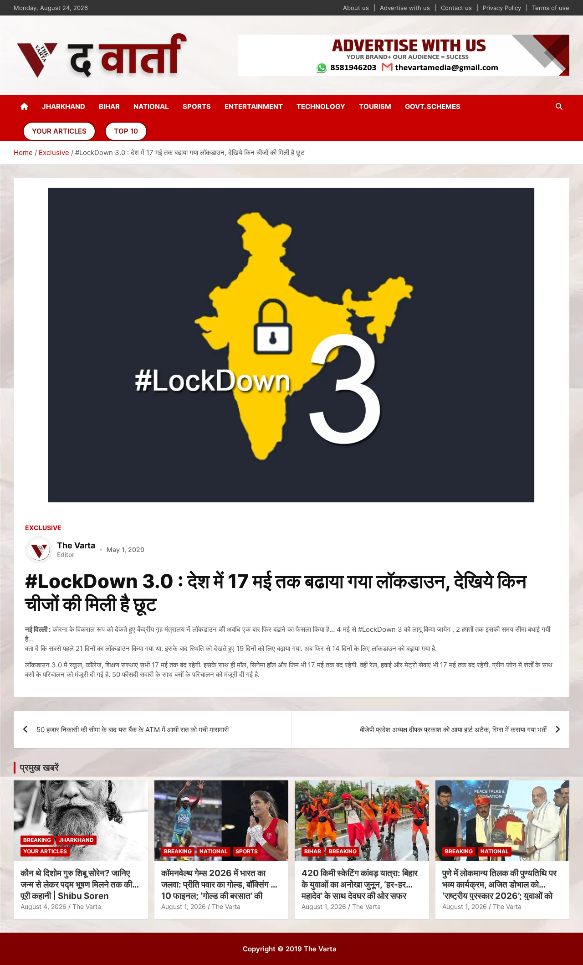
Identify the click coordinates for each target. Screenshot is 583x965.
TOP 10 (126, 131)
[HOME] (24, 106)
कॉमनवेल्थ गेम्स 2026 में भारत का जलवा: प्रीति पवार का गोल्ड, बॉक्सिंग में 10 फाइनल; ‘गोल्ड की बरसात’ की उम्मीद (218, 890)
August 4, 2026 (43, 906)
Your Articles (59, 131)
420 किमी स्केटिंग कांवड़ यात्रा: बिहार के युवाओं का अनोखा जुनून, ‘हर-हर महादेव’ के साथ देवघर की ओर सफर (360, 884)
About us (356, 7)
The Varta (86, 906)
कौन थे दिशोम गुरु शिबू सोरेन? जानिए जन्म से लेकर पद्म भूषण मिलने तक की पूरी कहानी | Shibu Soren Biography (76, 890)
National (151, 106)
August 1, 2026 (183, 906)
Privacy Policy (502, 7)
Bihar (109, 106)
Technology (321, 106)
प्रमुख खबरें (39, 767)
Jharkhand (63, 106)
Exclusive (43, 528)
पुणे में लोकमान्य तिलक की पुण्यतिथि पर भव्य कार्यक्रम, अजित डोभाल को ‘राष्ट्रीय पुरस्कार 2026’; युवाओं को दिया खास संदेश (499, 890)
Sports (197, 106)
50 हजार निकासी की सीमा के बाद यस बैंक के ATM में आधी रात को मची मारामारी (132, 729)
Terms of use (550, 7)
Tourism (375, 106)
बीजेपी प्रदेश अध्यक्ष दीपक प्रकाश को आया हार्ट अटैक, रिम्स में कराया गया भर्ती (453, 729)
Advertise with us (405, 7)
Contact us (456, 7)
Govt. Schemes (432, 106)
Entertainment (254, 106)
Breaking (37, 839)
